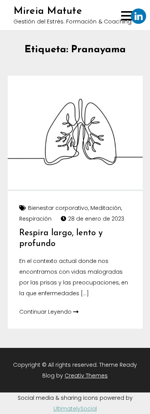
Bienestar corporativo (58, 208)
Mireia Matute (47, 11)
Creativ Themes (86, 375)
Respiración (35, 219)
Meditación (105, 208)
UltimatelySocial (75, 408)
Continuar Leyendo (46, 312)
